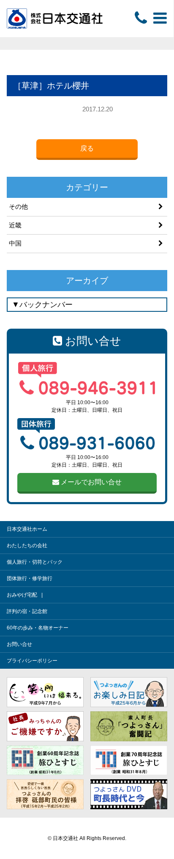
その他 (18, 206)
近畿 (15, 225)
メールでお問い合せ (90, 482)
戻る (87, 148)
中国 (15, 243)
